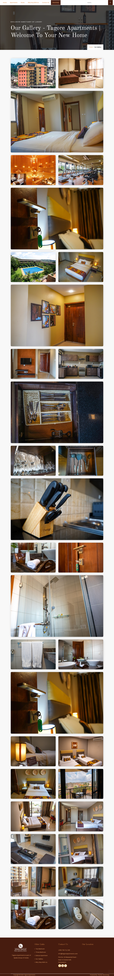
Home (5, 2)
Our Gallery (39, 959)
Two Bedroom (40, 949)
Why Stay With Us (33, 2)
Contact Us (45, 2)
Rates (23, 2)
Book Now (56, 2)
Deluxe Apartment (42, 955)
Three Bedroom (41, 952)
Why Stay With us (41, 962)
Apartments (13, 2)
